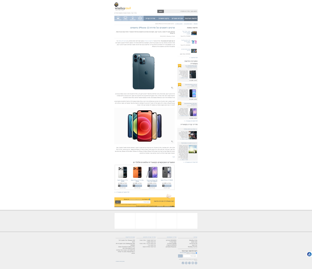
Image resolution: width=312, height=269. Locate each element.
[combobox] (181, 11)
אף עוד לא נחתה (122, 41)
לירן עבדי (182, 36)
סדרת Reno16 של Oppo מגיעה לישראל (185, 41)
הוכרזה (146, 41)
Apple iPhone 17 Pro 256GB (122, 181)
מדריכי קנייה (134, 13)
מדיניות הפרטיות (132, 199)
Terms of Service (168, 206)
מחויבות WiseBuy (192, 246)
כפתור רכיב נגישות (309, 254)
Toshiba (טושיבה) (171, 243)
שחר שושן (182, 54)
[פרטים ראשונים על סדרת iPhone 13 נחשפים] (144, 90)
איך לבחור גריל (152, 245)
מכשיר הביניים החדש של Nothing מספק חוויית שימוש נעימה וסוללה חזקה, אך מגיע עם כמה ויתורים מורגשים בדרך (183, 73)
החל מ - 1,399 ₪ (193, 80)
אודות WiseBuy (193, 240)
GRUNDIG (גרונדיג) (171, 240)
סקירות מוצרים (126, 13)
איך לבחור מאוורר (151, 242)
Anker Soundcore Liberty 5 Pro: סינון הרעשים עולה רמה (126, 247)
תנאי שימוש (194, 242)
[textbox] (135, 202)
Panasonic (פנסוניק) (171, 246)
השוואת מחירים (118, 13)
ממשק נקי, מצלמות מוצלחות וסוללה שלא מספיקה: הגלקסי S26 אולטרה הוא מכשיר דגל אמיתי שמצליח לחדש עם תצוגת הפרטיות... (183, 111)
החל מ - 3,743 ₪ (193, 118)
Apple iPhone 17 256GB (167, 180)
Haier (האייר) (173, 242)
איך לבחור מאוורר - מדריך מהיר (148, 240)
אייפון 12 (150, 41)
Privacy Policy (160, 206)
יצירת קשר (194, 245)
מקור (173, 157)
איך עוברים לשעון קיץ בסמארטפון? (189, 143)
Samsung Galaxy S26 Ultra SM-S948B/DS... (152, 181)
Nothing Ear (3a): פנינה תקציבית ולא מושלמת (125, 244)
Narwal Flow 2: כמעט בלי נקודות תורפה (126, 252)
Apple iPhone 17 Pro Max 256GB (137, 181)
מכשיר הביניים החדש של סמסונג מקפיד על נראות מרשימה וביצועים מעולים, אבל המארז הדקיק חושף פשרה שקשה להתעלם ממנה (183, 92)
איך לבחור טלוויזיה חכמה (149, 246)
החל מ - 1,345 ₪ (193, 99)
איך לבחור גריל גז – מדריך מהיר (147, 243)
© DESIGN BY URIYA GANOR (120, 261)
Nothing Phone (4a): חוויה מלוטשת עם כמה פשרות (191, 66)
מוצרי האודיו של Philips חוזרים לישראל (186, 33)
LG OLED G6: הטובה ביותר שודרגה (125, 250)
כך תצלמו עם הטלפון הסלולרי (190, 129)
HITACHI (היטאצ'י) (171, 245)
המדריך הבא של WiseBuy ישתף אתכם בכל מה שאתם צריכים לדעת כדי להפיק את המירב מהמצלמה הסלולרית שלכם (183, 134)
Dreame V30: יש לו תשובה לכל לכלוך (127, 241)
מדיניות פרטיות (193, 243)
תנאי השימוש (139, 199)
